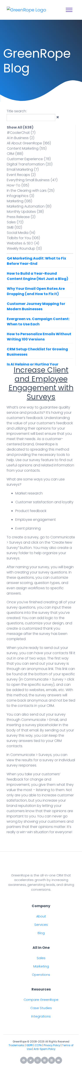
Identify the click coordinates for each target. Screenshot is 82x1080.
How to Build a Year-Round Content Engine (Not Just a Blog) (37, 276)
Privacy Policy (52, 1045)
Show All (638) (20, 127)
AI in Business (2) (20, 137)
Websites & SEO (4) (23, 243)
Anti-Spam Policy (44, 1049)
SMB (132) (14, 227)
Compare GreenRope (41, 1000)
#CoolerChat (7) (21, 132)
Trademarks (16, 1045)
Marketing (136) (19, 201)
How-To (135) (18, 185)
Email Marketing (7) (23, 169)
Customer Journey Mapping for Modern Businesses (36, 306)
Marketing (41, 966)
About (41, 916)
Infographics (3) (20, 195)
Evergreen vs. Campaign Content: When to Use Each (38, 321)
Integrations (41, 1016)
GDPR (29, 1045)
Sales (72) (15, 222)
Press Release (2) (21, 216)
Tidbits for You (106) (23, 237)
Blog (41, 933)
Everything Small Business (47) (32, 180)
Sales (41, 958)
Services (41, 924)
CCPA (38, 1045)
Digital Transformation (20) (29, 164)
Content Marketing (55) (27, 148)
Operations (41, 975)
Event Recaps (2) (21, 174)
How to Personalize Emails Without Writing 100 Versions (39, 336)
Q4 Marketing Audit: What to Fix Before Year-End (36, 261)
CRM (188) (15, 153)
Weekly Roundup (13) (24, 248)
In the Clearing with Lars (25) (30, 190)
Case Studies (41, 1008)
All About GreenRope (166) (29, 143)
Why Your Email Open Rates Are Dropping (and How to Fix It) (36, 291)
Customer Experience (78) (29, 158)
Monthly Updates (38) (25, 211)
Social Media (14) (21, 232)
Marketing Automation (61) (29, 206)
